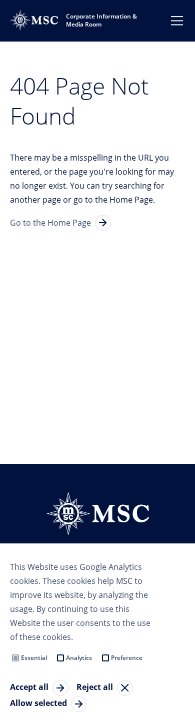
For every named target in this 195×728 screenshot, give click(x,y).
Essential (34, 657)
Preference (126, 657)
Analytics (79, 657)
